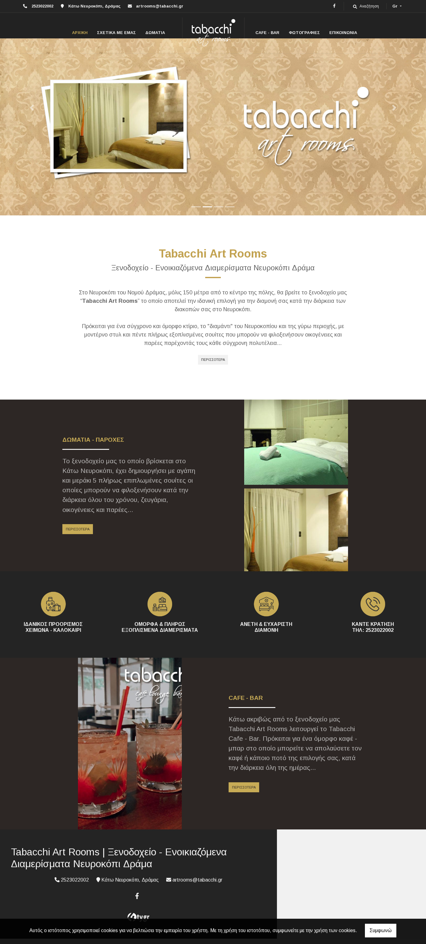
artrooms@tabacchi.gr (159, 6)
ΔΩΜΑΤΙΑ (155, 32)
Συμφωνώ (381, 930)
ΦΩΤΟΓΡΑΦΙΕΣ (304, 32)
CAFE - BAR (267, 32)
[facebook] (334, 6)
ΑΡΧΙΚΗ (80, 32)
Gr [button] (395, 6)
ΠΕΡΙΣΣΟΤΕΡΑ (213, 359)
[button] (32, 107)
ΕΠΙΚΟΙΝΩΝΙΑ (343, 32)
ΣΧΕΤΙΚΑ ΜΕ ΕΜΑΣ (116, 32)
